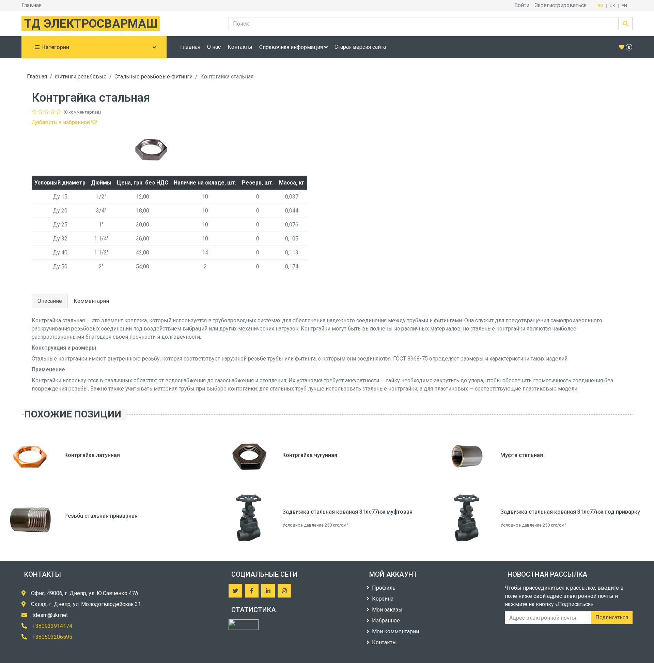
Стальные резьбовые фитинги (153, 76)
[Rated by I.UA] (244, 624)
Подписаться (611, 617)
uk (612, 5)
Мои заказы (387, 609)
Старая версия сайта (360, 47)
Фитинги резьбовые (81, 76)
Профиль (383, 588)
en (624, 5)
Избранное (386, 620)
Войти (521, 5)
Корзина (382, 598)
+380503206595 (52, 637)
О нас (214, 47)
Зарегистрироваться (561, 5)
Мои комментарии (395, 631)
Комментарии (91, 301)
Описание (49, 301)
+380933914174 (52, 626)
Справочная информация (291, 47)
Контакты (240, 47)
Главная (31, 5)
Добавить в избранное (61, 122)
